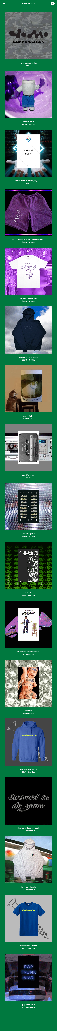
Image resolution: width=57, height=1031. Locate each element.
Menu (3, 3)
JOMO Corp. (29, 3)
